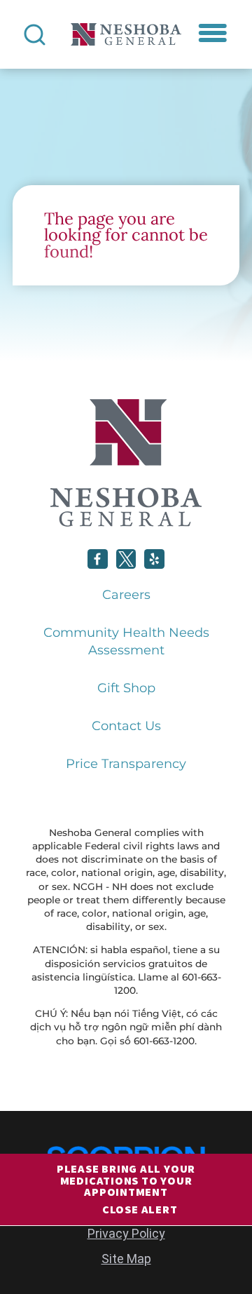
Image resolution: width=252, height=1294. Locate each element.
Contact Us (126, 726)
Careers (126, 594)
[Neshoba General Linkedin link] (154, 559)
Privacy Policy (126, 1233)
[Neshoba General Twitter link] (126, 559)
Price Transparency (126, 763)
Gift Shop (126, 688)
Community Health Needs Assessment (126, 641)
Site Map (126, 1258)
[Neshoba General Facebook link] (98, 559)
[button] (213, 33)
